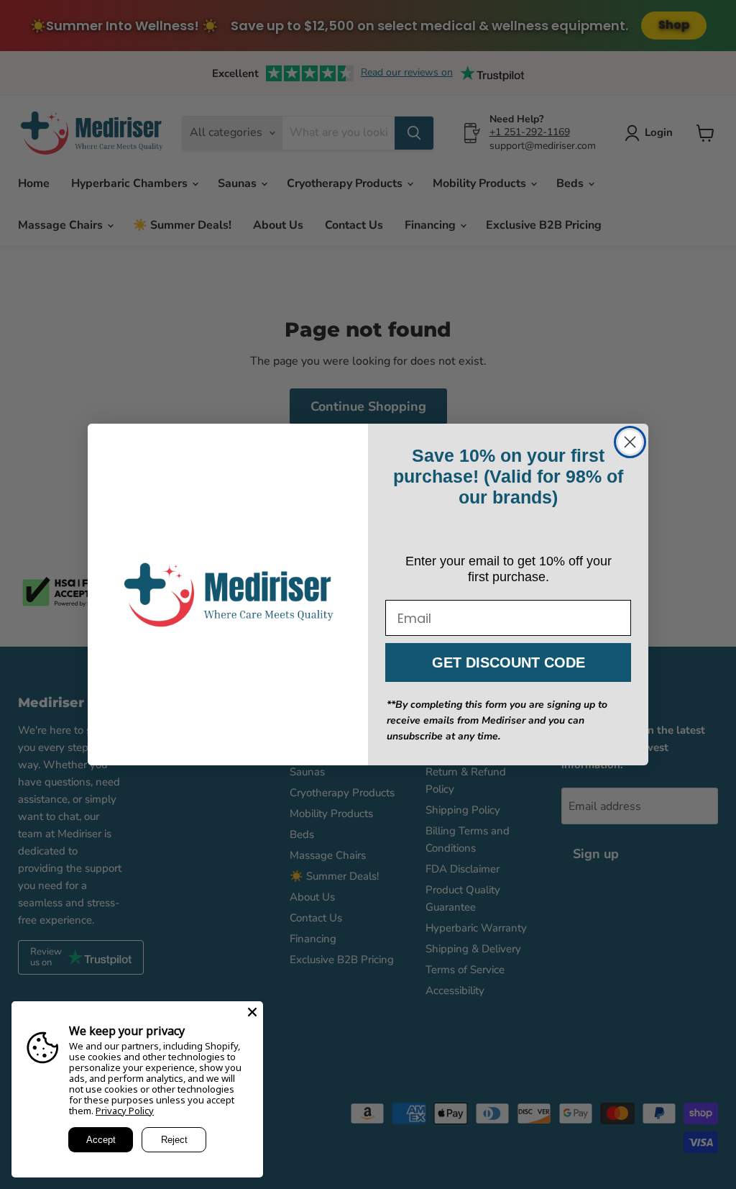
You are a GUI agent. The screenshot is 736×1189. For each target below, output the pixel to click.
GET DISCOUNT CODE (508, 662)
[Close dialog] (630, 442)
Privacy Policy (125, 1110)
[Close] (252, 1012)
